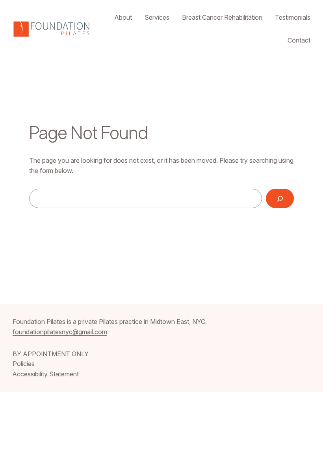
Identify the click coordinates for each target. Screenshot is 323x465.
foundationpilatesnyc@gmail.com (60, 332)
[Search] (280, 198)
